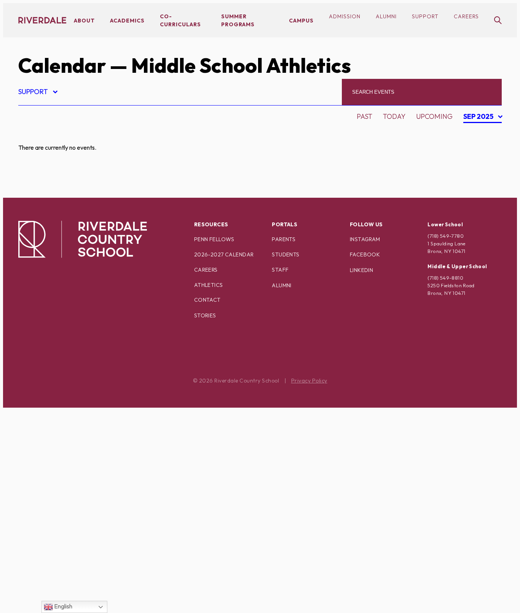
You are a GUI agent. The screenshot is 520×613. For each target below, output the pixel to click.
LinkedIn (361, 270)
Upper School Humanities (71, 588)
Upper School (50, 561)
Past (364, 116)
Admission (344, 16)
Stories (205, 315)
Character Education (65, 188)
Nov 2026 (479, 172)
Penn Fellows (214, 239)
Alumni (386, 16)
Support (425, 16)
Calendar (62, 65)
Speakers (41, 521)
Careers (466, 16)
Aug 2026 (479, 132)
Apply (35, 174)
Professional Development (76, 468)
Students (285, 254)
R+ (29, 481)
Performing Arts (56, 454)
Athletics (208, 285)
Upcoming (434, 116)
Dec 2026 (478, 186)
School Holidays (56, 508)
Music (35, 414)
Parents (283, 239)
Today (394, 116)
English (62, 606)
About (84, 20)
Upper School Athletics (68, 574)
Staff (280, 269)
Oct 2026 (479, 159)
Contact (207, 299)
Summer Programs (59, 534)
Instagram (365, 239)
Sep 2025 (479, 117)
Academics (127, 20)
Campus (301, 20)
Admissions (45, 134)
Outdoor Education (62, 441)
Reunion (40, 494)
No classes (45, 428)
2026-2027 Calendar (224, 254)
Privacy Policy (309, 380)
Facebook (365, 254)
